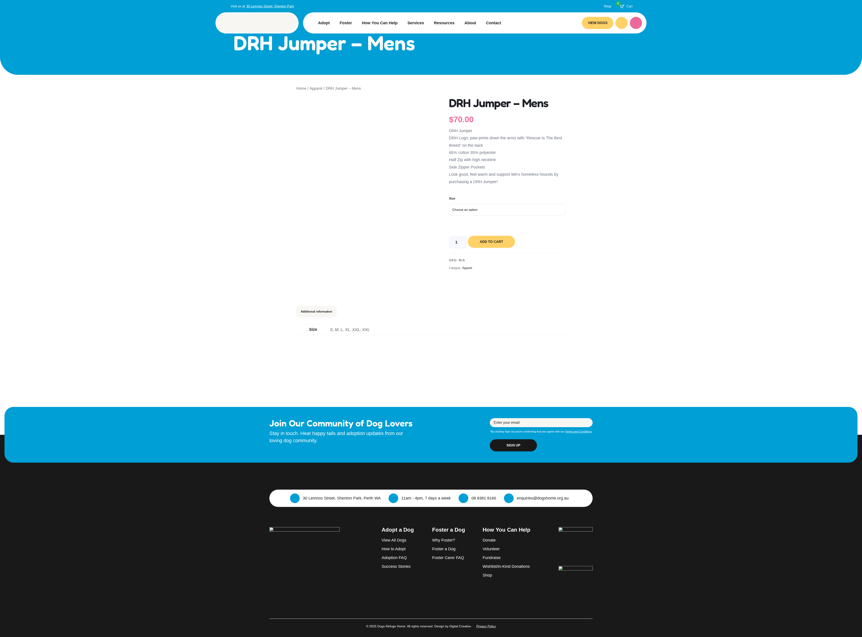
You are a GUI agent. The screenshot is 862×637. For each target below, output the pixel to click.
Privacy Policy (486, 626)
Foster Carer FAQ (448, 557)
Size (452, 198)
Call (622, 23)
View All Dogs (394, 540)
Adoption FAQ (394, 557)
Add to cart (491, 242)
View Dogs (597, 23)
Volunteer (491, 549)
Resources (444, 23)
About (470, 23)
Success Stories (396, 566)
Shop (607, 6)
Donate (636, 23)
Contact (493, 23)
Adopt (324, 23)
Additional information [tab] (316, 311)
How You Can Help (380, 23)
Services (415, 23)
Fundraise (492, 557)
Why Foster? (443, 540)
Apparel (316, 88)
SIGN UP (513, 445)
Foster (346, 23)
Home (301, 88)
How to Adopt (394, 549)
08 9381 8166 (483, 498)
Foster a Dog (443, 549)
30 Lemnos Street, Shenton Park (270, 6)
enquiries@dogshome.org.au (543, 498)
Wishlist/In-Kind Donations (506, 566)
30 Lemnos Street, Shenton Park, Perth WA (342, 498)
